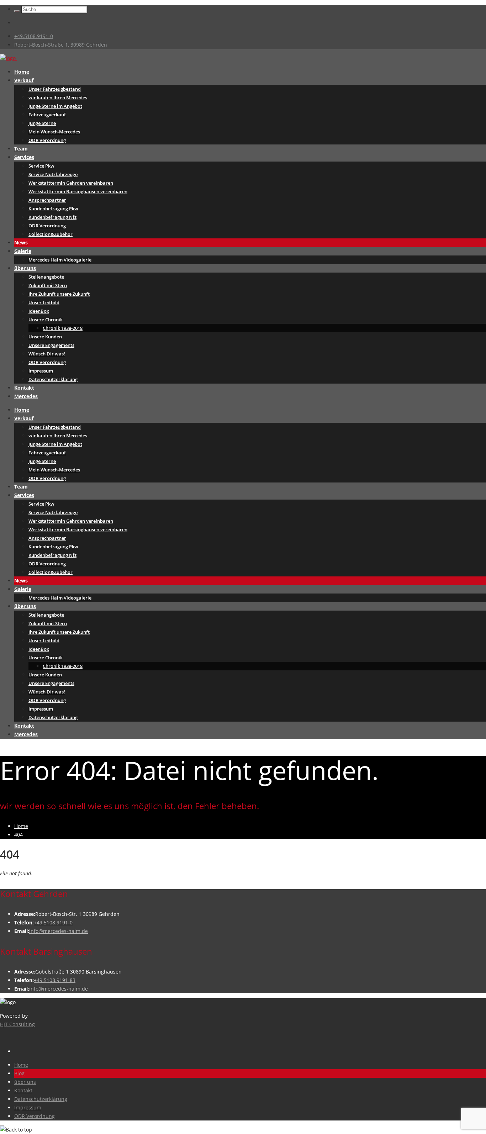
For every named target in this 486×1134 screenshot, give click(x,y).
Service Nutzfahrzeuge (53, 174)
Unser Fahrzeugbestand (54, 89)
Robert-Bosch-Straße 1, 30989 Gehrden (60, 44)
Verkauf (23, 80)
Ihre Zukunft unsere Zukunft (59, 294)
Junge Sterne (42, 123)
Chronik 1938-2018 (63, 328)
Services (24, 157)
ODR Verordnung (47, 140)
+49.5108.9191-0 (33, 36)
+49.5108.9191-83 (54, 980)
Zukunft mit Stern (47, 285)
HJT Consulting (17, 1024)
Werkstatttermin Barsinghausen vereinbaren (77, 191)
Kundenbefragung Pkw (53, 208)
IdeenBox (38, 311)
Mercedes (26, 396)
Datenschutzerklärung (53, 379)
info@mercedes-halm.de (58, 931)
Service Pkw (41, 166)
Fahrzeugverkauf (47, 114)
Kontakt (24, 387)
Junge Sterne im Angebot (55, 106)
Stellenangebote (46, 277)
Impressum (40, 371)
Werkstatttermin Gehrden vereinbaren (70, 183)
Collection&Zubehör (50, 234)
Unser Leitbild (43, 302)
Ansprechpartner (47, 200)
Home (21, 71)
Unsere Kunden (45, 336)
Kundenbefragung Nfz (52, 217)
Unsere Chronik (45, 319)
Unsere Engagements (51, 345)
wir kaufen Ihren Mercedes (57, 97)
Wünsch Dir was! (46, 353)
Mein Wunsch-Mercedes (54, 131)
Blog (19, 1073)
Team (21, 148)
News (21, 242)
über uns (25, 268)
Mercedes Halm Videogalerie (59, 260)
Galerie (22, 251)
